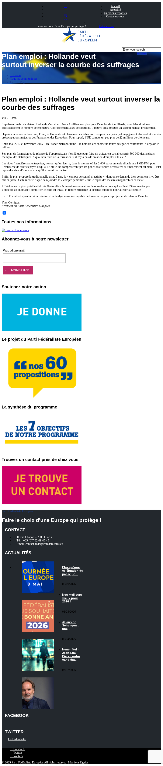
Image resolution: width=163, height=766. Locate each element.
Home (17, 75)
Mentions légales (78, 762)
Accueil (115, 6)
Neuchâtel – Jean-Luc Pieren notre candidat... (71, 654)
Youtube (18, 756)
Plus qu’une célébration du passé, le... (72, 570)
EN (65, 19)
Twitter (17, 752)
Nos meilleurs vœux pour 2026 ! (72, 598)
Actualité (115, 9)
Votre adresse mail (14, 250)
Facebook (19, 749)
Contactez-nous (115, 16)
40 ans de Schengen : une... (70, 625)
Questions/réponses (115, 13)
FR (65, 16)
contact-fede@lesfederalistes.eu (44, 544)
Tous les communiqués (23, 78)
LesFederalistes (17, 739)
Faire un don (106, 26)
